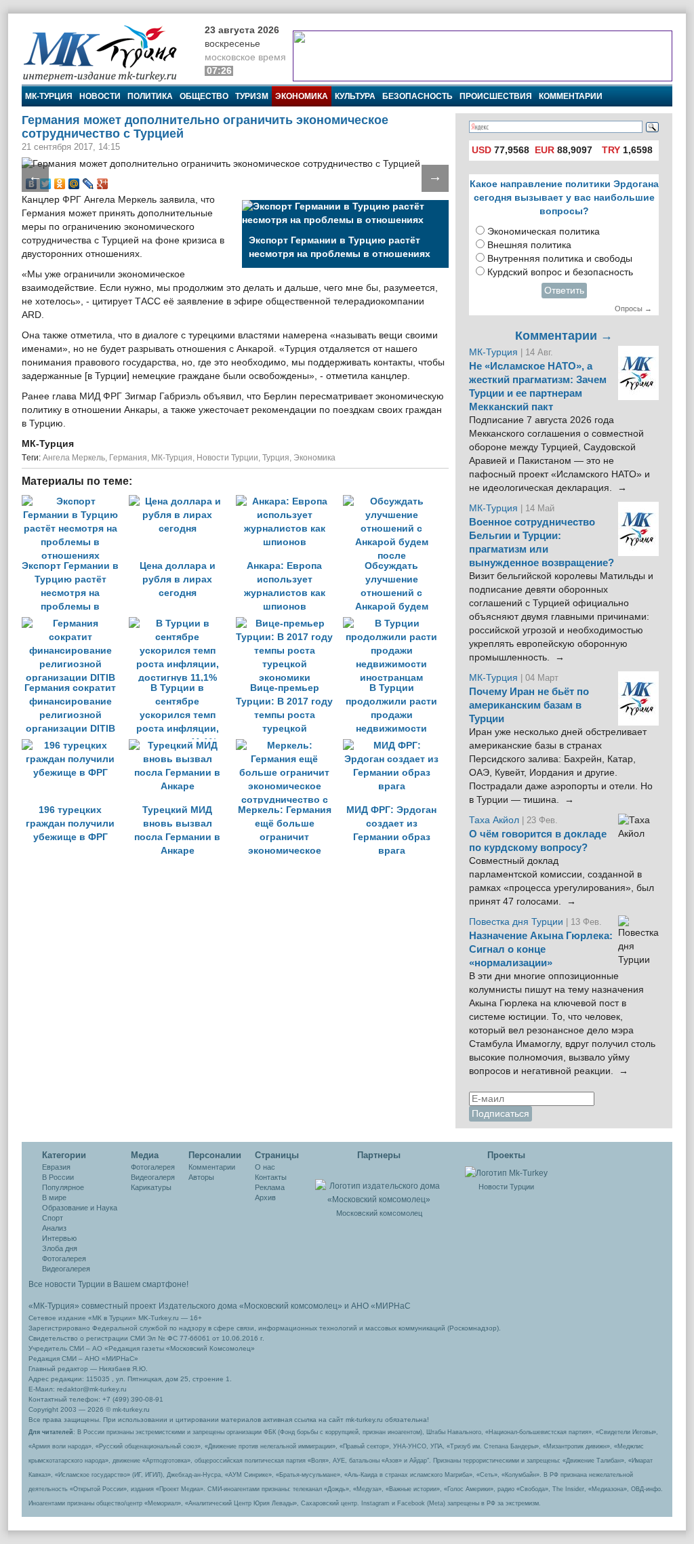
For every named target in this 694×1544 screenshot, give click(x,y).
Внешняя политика (529, 245)
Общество (204, 96)
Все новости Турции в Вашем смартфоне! (108, 1284)
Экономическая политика (543, 231)
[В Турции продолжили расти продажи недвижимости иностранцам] (395, 623)
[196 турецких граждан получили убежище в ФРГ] (75, 745)
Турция (275, 457)
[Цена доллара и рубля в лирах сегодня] (182, 501)
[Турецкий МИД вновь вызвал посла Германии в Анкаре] (182, 745)
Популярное (63, 1187)
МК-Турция (49, 96)
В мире (54, 1197)
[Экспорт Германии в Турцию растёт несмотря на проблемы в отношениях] (75, 501)
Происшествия (496, 96)
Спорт (52, 1218)
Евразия (56, 1167)
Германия (128, 457)
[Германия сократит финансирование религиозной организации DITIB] (75, 623)
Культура (355, 96)
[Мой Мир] (74, 184)
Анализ (54, 1228)
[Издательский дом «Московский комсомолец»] (379, 1185)
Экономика (301, 96)
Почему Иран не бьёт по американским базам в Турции (529, 705)
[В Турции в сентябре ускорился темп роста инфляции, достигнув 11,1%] (182, 623)
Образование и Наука (79, 1208)
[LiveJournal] (88, 184)
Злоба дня (59, 1248)
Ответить (564, 290)
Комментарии (571, 96)
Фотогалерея (64, 1258)
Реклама (270, 1187)
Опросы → (633, 308)
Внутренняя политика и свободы (559, 259)
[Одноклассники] (60, 184)
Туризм (251, 96)
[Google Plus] (103, 184)
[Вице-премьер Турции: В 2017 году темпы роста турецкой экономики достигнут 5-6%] (289, 623)
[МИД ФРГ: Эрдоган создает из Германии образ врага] (395, 745)
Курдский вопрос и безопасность (560, 272)
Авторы (201, 1177)
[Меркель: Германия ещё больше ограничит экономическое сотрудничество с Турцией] (289, 745)
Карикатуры (151, 1187)
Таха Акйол (494, 820)
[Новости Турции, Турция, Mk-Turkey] (506, 1172)
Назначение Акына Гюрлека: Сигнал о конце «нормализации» (541, 949)
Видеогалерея (66, 1269)
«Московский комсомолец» (290, 1306)
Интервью (59, 1238)
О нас (265, 1167)
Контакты (271, 1177)
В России (58, 1177)
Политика (150, 96)
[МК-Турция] (106, 52)
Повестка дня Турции (517, 922)
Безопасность (417, 96)
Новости (100, 96)
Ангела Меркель (74, 457)
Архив (265, 1197)
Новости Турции (227, 457)
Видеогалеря (153, 1177)
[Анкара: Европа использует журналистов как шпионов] (289, 501)
